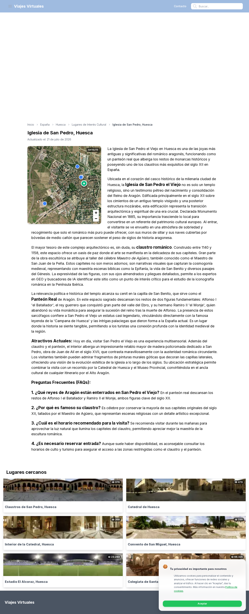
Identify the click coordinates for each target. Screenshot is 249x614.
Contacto (180, 6)
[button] (84, 183)
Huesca (61, 124)
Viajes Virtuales (29, 6)
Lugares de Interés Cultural (89, 124)
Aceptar (202, 603)
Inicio (30, 124)
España (45, 124)
